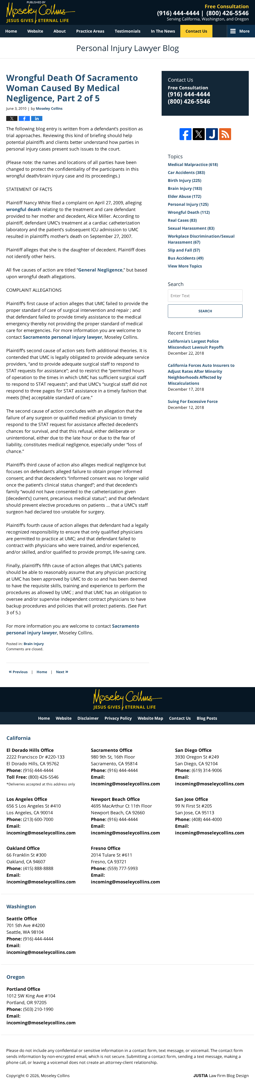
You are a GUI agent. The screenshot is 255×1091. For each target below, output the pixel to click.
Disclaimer (88, 718)
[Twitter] (199, 134)
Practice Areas (90, 31)
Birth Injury (184, 180)
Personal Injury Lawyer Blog (40, 12)
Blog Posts (207, 718)
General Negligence (100, 270)
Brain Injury (34, 643)
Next (62, 671)
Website (35, 31)
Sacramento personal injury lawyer (62, 337)
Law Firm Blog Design (221, 1075)
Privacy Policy (118, 718)
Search (205, 311)
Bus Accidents (185, 258)
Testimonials (127, 31)
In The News (163, 31)
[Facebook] (185, 134)
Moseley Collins (55, 1075)
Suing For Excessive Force (193, 401)
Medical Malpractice (193, 164)
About (60, 31)
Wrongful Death (189, 212)
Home (11, 31)
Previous (18, 671)
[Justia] (212, 134)
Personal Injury (188, 204)
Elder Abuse (184, 196)
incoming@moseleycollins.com (125, 784)
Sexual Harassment (191, 228)
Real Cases (182, 220)
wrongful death (24, 209)
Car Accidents (186, 172)
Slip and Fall (184, 250)
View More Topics (185, 266)
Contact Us (196, 31)
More (244, 31)
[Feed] (225, 134)
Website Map (150, 718)
